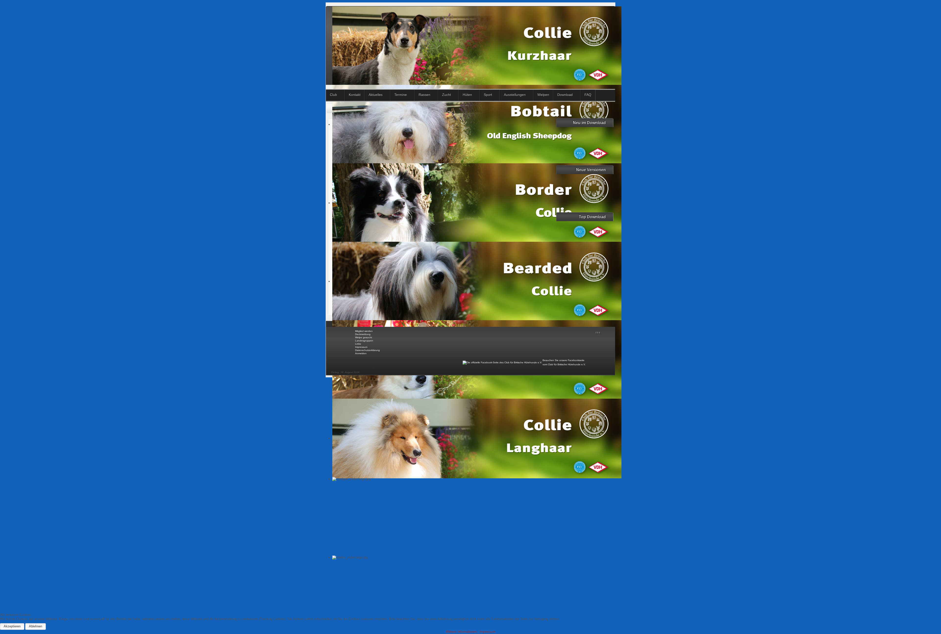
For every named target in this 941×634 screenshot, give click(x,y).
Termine (400, 95)
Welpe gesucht (363, 337)
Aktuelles (376, 95)
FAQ (587, 95)
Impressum (361, 347)
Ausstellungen (515, 95)
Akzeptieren (12, 626)
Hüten (467, 95)
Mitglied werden (364, 331)
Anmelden (361, 353)
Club (333, 95)
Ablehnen (35, 626)
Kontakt (354, 95)
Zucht (446, 95)
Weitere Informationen (461, 632)
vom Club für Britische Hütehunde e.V (564, 364)
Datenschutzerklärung (367, 350)
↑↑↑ (597, 332)
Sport (488, 95)
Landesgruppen (364, 340)
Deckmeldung (363, 334)
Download (565, 95)
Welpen (543, 95)
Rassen (424, 95)
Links (358, 343)
